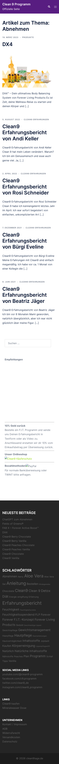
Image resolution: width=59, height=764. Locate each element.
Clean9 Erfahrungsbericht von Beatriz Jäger (24, 295)
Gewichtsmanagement (34, 630)
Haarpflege (8, 636)
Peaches (18, 656)
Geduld (19, 625)
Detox (45, 591)
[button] (49, 7)
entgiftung (22, 597)
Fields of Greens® (12, 523)
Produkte (28, 37)
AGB (4, 728)
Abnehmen (9, 576)
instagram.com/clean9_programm (22, 687)
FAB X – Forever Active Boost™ (20, 527)
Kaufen (6, 645)
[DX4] (29, 69)
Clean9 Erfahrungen (36, 119)
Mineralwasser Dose (14, 707)
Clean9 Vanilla (10, 558)
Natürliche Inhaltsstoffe (31, 651)
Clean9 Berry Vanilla (14, 540)
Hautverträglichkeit (12, 641)
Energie (13, 597)
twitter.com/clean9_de (15, 682)
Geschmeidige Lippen (32, 625)
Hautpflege (23, 635)
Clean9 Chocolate (13, 553)
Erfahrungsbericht (22, 603)
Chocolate (8, 591)
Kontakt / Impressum (14, 724)
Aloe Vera (33, 576)
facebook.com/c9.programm (19, 678)
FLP (37, 614)
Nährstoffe (7, 656)
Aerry (20, 576)
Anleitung (16, 583)
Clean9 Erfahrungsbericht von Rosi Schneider (25, 186)
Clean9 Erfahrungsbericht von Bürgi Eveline (24, 241)
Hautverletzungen (40, 636)
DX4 (7, 44)
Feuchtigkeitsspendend (18, 614)
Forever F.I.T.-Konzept (18, 619)
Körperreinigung (23, 646)
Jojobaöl (45, 641)
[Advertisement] (29, 391)
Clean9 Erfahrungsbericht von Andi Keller (24, 132)
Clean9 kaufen (11, 703)
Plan (26, 656)
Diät (5, 596)
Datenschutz (9, 741)
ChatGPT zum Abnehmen (17, 519)
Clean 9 (34, 591)
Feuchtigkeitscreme (28, 610)
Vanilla (12, 660)
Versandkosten (11, 737)
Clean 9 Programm (16, 4)
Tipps (5, 661)
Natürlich (8, 651)
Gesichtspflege (9, 630)
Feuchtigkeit (10, 609)
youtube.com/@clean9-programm (22, 674)
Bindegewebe (44, 584)
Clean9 (21, 590)
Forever (46, 614)
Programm (38, 656)
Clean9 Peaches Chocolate (18, 545)
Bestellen (32, 583)
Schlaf (49, 656)
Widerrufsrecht (11, 733)
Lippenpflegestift (43, 646)
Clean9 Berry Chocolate (16, 536)
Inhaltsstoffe (31, 640)
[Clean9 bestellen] (18, 458)
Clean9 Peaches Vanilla (16, 549)
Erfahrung (34, 597)
